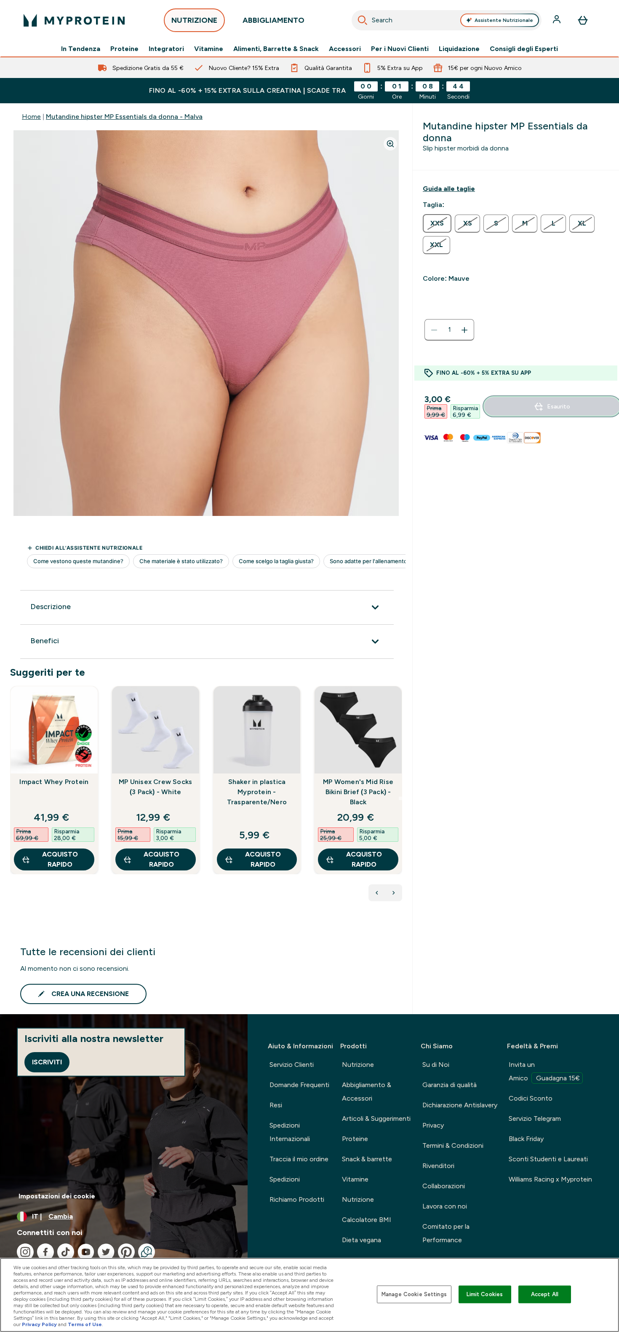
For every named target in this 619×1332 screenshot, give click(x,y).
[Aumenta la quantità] (464, 330)
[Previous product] (376, 892)
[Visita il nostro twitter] (106, 1251)
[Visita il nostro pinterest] (126, 1251)
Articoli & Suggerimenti (376, 1118)
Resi (275, 1105)
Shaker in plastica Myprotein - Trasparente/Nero (257, 792)
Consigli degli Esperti (524, 49)
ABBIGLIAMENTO (273, 20)
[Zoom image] (390, 143)
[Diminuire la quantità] (434, 330)
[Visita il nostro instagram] (25, 1251)
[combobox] (447, 20)
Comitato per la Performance (446, 1233)
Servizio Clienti (291, 1064)
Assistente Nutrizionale (504, 20)
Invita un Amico (544, 1071)
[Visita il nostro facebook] (45, 1251)
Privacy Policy (39, 1324)
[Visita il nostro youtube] (85, 1251)
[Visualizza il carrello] (582, 20)
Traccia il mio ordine (298, 1159)
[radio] (437, 223)
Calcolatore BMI (366, 1219)
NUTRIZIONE (194, 20)
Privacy (433, 1125)
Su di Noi (435, 1064)
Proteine (124, 49)
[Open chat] (146, 1251)
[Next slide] (400, 798)
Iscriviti (47, 1062)
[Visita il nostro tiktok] (65, 1251)
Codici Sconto (530, 1098)
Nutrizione (358, 1064)
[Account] (557, 20)
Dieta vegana (361, 1239)
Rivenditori (438, 1165)
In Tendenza (80, 49)
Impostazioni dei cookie (57, 1196)
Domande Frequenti (299, 1084)
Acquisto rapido (60, 859)
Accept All (544, 1294)
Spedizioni (284, 1179)
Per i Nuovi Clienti (400, 49)
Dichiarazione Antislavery (459, 1105)
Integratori (166, 49)
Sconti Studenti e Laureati (548, 1159)
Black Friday (526, 1138)
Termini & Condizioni (452, 1145)
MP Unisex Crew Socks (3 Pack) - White (155, 786)
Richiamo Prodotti (296, 1199)
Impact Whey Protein (53, 781)
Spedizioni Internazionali (289, 1132)
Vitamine (208, 49)
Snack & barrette (367, 1159)
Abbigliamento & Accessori (366, 1091)
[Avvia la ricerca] (362, 20)
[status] (449, 330)
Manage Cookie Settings (414, 1294)
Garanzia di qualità (449, 1084)
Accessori (345, 49)
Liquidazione (459, 49)
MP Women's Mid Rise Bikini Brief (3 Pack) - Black (358, 792)
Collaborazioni (443, 1186)
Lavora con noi (444, 1206)
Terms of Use (85, 1324)
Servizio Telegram (535, 1118)
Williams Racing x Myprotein (550, 1179)
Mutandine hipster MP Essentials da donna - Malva (124, 116)
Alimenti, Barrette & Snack (276, 49)
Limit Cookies (485, 1294)
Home (31, 116)
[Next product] (393, 892)
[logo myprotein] (74, 20)
